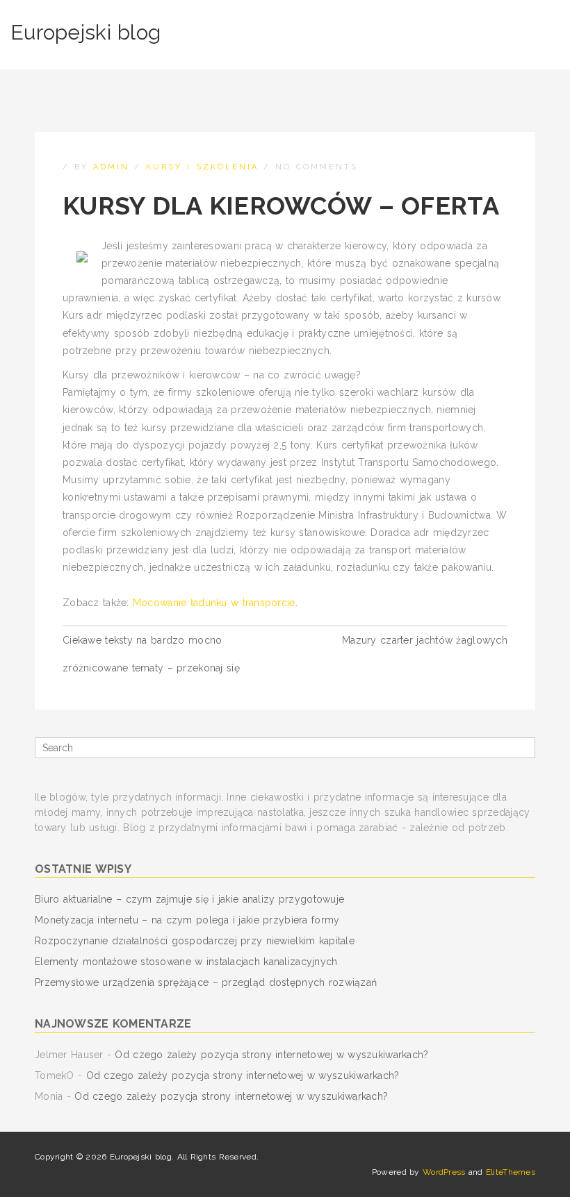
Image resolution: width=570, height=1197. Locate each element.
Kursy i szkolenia (202, 166)
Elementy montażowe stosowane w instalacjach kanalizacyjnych (186, 961)
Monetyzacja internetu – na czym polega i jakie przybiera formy (187, 920)
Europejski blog (85, 32)
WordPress (444, 1172)
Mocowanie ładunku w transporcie (214, 602)
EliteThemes (510, 1172)
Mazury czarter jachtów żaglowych (424, 640)
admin (111, 166)
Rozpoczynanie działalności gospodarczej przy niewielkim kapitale (195, 940)
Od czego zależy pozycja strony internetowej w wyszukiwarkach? (271, 1054)
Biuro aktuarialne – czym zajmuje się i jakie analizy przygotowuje (189, 899)
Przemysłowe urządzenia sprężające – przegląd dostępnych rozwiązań (206, 982)
